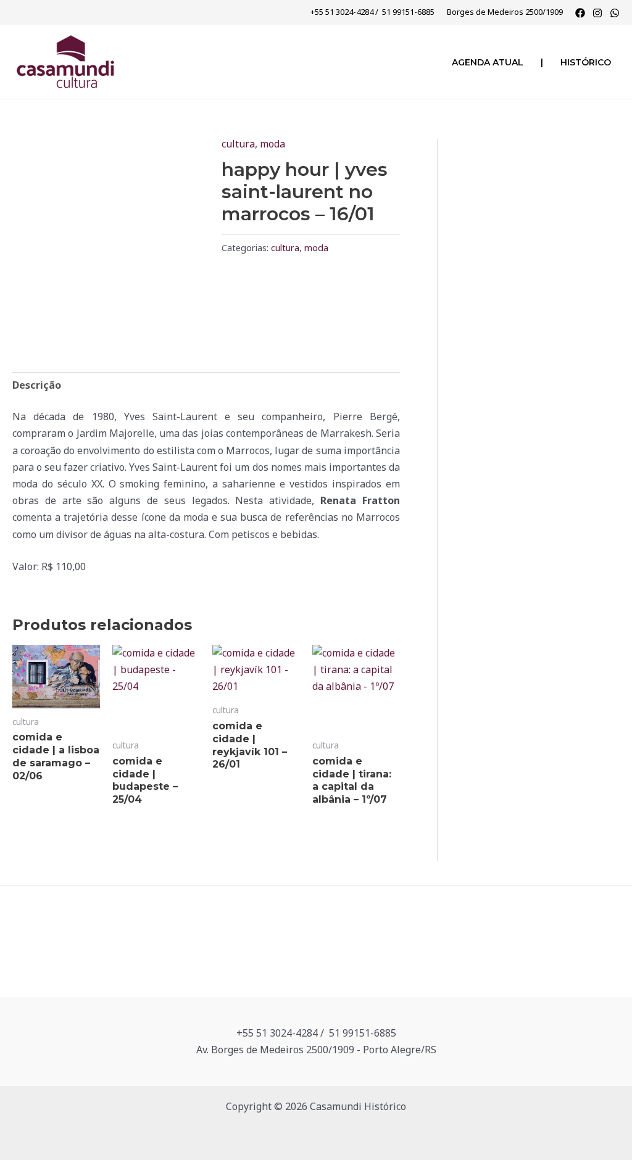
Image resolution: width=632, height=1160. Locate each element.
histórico (585, 62)
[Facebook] (580, 13)
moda (272, 144)
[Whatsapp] (615, 13)
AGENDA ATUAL (487, 62)
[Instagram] (597, 13)
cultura (238, 144)
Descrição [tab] (36, 385)
